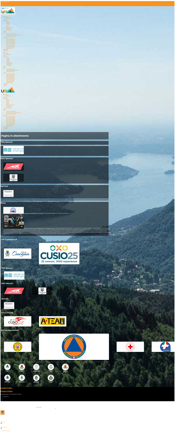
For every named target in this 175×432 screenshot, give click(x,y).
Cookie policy (39, 407)
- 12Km (7, 61)
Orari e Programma (11, 33)
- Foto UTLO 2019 (10, 78)
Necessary (4, 423)
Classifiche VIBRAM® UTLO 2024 (33, 213)
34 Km (8, 23)
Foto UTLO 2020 (10, 43)
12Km (7, 26)
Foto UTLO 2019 (10, 44)
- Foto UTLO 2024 (10, 73)
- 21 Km (8, 60)
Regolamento (10, 27)
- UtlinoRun (8, 64)
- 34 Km (8, 59)
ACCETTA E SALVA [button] (5, 430)
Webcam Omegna (11, 36)
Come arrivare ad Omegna (13, 35)
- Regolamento (9, 62)
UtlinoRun (9, 28)
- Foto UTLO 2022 (10, 75)
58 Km (8, 22)
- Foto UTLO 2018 (10, 80)
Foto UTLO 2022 (10, 40)
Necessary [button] (3, 421)
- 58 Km (8, 57)
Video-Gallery (9, 48)
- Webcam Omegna (10, 71)
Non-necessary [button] (4, 427)
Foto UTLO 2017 (10, 46)
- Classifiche (8, 65)
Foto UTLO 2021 (10, 41)
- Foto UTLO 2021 (10, 76)
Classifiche (9, 30)
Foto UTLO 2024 (10, 39)
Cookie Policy (6, 388)
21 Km (7, 24)
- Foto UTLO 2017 (10, 81)
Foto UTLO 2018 (10, 45)
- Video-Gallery (9, 82)
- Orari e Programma (10, 69)
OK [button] (55, 408)
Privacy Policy (7, 391)
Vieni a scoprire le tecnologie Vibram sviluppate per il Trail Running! (44, 228)
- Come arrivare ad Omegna (12, 70)
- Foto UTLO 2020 (10, 77)
